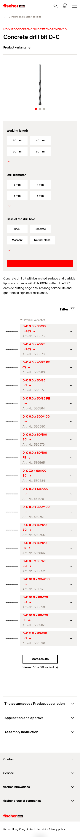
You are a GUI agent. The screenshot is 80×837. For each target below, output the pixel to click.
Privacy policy (57, 829)
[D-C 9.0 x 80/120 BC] (12, 566)
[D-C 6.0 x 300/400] (12, 422)
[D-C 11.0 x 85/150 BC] (12, 638)
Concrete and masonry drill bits (24, 16)
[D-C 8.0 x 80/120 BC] (12, 530)
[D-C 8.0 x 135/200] (12, 494)
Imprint (41, 829)
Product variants (14, 47)
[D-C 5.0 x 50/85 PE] (12, 403)
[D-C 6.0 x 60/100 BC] (12, 440)
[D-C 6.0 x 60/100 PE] (12, 458)
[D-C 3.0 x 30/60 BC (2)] (12, 331)
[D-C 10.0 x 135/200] (12, 584)
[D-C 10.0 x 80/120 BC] (12, 602)
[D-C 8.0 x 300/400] (12, 512)
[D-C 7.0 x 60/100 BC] (12, 476)
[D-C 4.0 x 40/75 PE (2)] (12, 367)
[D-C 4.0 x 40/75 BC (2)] (12, 349)
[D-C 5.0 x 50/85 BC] (12, 385)
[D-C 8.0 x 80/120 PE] (12, 548)
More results (40, 659)
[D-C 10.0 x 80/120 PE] (12, 620)
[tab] (36, 109)
